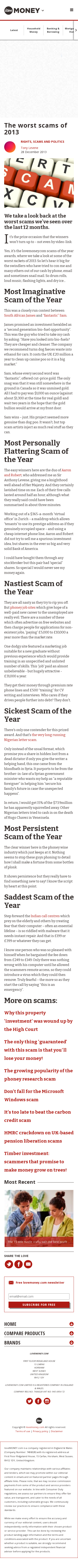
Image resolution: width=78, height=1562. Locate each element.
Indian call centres (45, 916)
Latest (14, 30)
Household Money (33, 30)
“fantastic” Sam (55, 315)
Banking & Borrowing (53, 30)
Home (10, 1323)
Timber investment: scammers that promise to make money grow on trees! (35, 1162)
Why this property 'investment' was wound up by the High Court (38, 1021)
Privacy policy (40, 1431)
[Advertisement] (39, 79)
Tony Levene (29, 148)
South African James (20, 315)
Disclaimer (57, 1431)
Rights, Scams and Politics (42, 142)
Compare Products (24, 1333)
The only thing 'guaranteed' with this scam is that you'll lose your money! (35, 1050)
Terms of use (22, 1431)
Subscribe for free (39, 1305)
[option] (39, 1218)
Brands (12, 1342)
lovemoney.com (35, 1427)
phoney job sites (23, 607)
